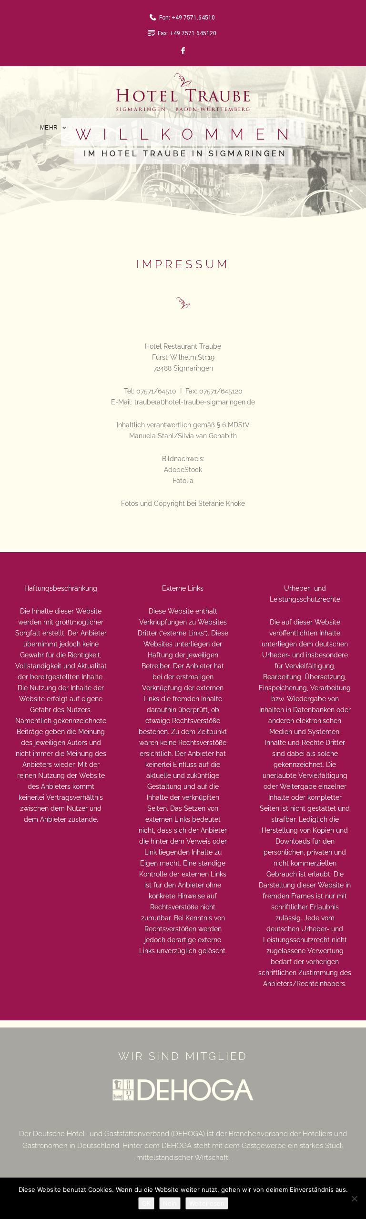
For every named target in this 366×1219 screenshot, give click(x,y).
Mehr (49, 127)
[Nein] (354, 1198)
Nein (170, 1203)
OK (146, 1203)
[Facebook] (183, 51)
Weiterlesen (206, 1203)
